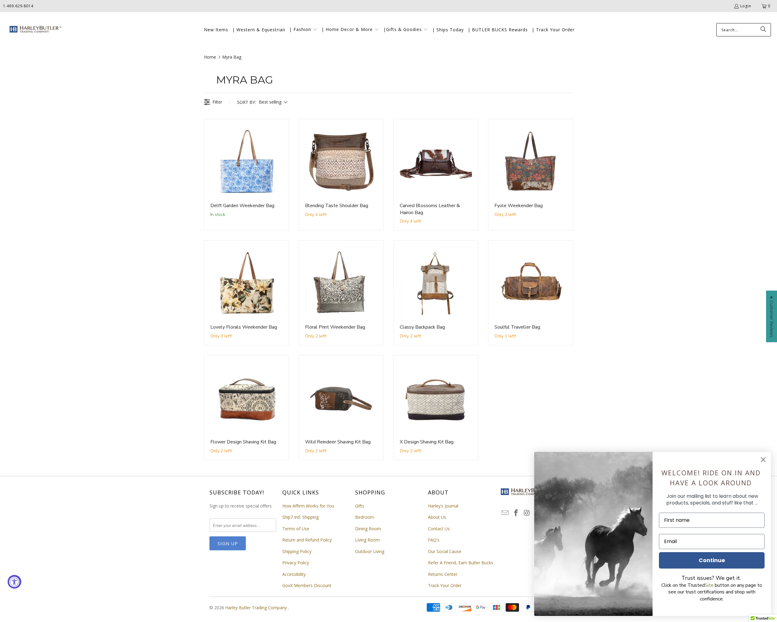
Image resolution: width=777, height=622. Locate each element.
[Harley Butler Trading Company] (34, 30)
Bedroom (364, 517)
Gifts (359, 506)
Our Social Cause (444, 551)
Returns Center (442, 574)
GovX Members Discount (306, 585)
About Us (437, 517)
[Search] (763, 29)
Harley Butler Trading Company (256, 607)
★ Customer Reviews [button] (772, 316)
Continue (712, 560)
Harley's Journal (443, 506)
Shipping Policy (296, 551)
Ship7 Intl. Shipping (300, 517)
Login (745, 6)
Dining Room (368, 528)
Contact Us (439, 528)
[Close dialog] (763, 459)
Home (210, 57)
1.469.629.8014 (18, 6)
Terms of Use (295, 528)
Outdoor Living (369, 551)
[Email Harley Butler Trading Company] (505, 513)
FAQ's (433, 540)
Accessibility (294, 574)
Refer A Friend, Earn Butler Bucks (460, 563)
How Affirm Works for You (308, 506)
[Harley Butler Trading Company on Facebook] (516, 513)
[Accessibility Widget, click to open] (14, 582)
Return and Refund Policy (307, 540)
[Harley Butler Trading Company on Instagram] (526, 513)
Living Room (367, 540)
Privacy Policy (295, 563)
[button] (303, 29)
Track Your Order (445, 585)
